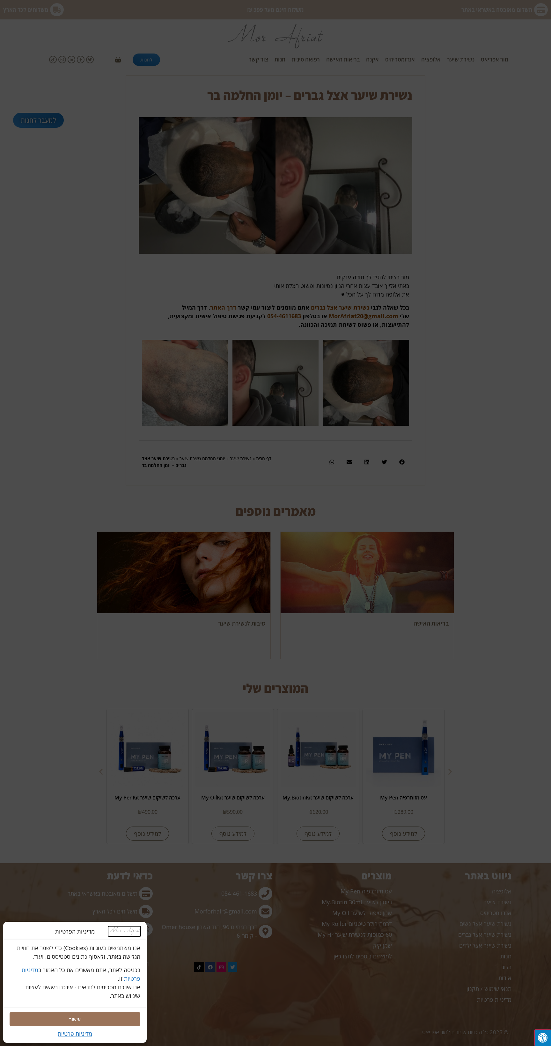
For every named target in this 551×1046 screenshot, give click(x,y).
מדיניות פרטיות (75, 1033)
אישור (75, 1019)
